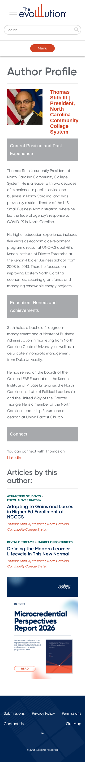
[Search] (76, 30)
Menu (42, 48)
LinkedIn (14, 457)
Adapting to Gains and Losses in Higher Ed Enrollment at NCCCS (40, 512)
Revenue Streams (20, 542)
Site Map (73, 723)
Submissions (14, 713)
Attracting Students (24, 496)
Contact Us (14, 723)
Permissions (71, 713)
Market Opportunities (55, 542)
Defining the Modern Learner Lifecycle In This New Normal (38, 551)
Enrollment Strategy (24, 500)
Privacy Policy (43, 713)
